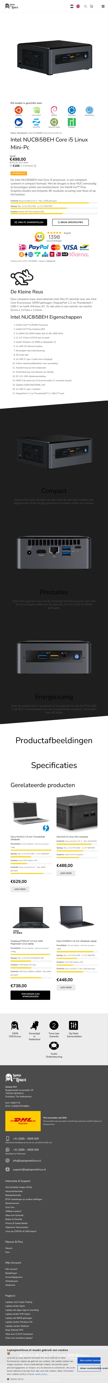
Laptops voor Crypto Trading (18, 1302)
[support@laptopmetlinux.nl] (9, 1169)
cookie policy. (41, 1374)
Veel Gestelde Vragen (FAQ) (18, 1187)
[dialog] (54, 1364)
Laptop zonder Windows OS (18, 1322)
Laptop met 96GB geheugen (18, 1318)
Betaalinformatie (13, 1195)
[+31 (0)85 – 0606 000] (9, 1138)
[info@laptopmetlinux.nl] (9, 1160)
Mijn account (11, 1269)
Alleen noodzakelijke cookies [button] (90, 1368)
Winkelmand (11, 1281)
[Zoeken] (85, 6)
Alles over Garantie (14, 1215)
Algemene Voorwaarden (16, 1227)
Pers (7, 1252)
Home (13, 133)
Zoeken (87, 9)
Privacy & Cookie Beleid (16, 1223)
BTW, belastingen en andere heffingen (23, 1199)
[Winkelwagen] (91, 6)
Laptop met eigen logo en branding (22, 1310)
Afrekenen (10, 1285)
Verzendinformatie (13, 1191)
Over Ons (9, 1207)
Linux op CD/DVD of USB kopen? (21, 1231)
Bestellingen (11, 1273)
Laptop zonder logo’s (15, 1306)
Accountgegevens (13, 1277)
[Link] (11, 6)
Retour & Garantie (13, 1219)
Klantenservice (12, 1203)
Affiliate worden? (13, 1211)
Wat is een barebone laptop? (19, 1338)
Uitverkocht (22, 133)
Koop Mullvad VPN (14, 1330)
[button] (41, 1379)
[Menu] (103, 6)
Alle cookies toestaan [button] (90, 1360)
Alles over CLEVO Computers (19, 1334)
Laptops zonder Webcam (17, 1326)
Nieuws (8, 1248)
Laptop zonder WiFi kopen (17, 1314)
